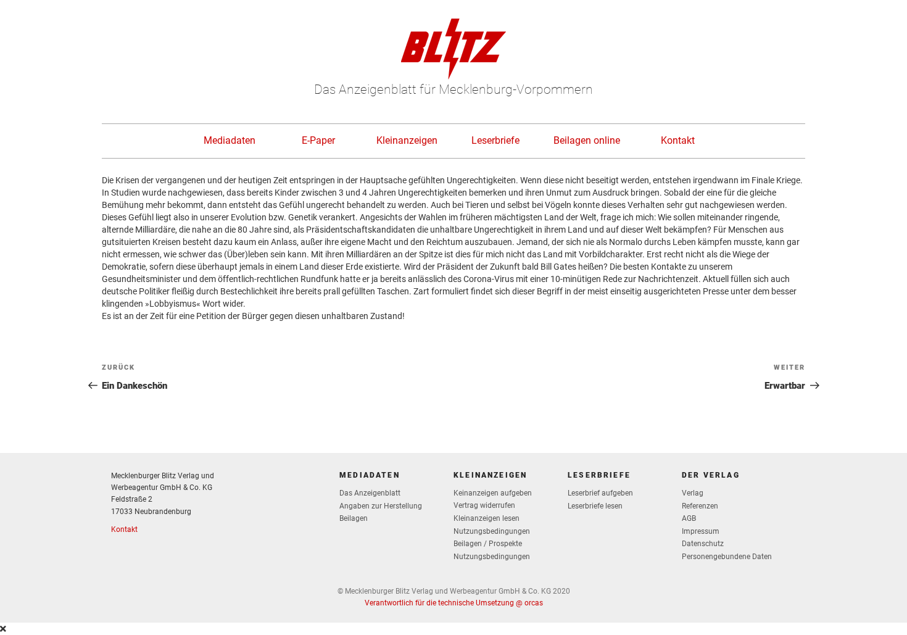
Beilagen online (586, 140)
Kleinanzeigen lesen (487, 518)
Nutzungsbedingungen (492, 531)
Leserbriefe (495, 140)
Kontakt (678, 140)
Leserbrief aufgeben (600, 493)
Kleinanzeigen (406, 140)
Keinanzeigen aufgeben (493, 493)
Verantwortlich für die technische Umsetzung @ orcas (454, 603)
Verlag (692, 493)
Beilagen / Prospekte (488, 543)
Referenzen (700, 506)
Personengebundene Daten (727, 556)
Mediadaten (229, 140)
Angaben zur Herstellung (380, 506)
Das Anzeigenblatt (369, 493)
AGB (689, 518)
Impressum (700, 531)
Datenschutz (703, 543)
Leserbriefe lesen (595, 506)
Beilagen (353, 518)
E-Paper (318, 140)
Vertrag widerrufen (484, 505)
